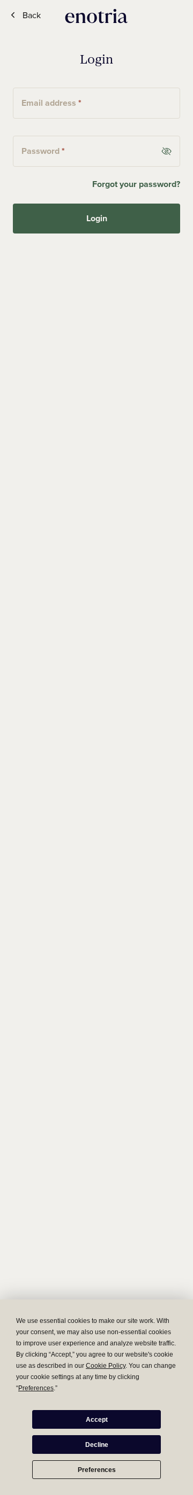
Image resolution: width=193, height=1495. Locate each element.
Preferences (97, 1470)
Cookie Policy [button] (105, 1365)
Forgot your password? (136, 184)
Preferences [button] (36, 1388)
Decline (96, 1445)
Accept (97, 1419)
